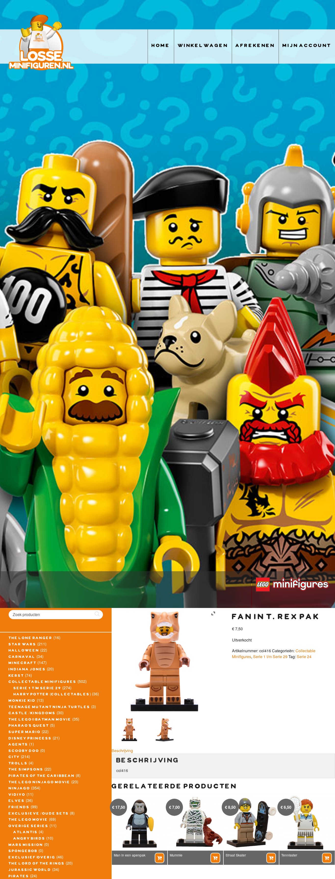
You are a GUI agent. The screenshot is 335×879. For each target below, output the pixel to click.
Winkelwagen (203, 46)
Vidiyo (17, 795)
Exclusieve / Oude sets (39, 814)
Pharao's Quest (29, 726)
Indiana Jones (27, 669)
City (14, 757)
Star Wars (22, 644)
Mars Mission (26, 845)
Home (161, 46)
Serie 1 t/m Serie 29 (37, 688)
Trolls (18, 763)
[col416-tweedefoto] (165, 729)
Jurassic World (30, 870)
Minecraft (23, 663)
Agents (18, 745)
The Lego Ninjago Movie (39, 782)
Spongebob (23, 851)
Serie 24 (304, 656)
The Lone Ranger (30, 638)
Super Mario (25, 732)
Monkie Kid (22, 701)
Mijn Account (307, 46)
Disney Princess (30, 738)
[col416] (130, 729)
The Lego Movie (28, 820)
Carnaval (22, 657)
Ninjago (19, 788)
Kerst (16, 676)
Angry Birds (29, 839)
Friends (19, 807)
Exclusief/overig (32, 857)
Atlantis (25, 832)
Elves (17, 801)
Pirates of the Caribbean (42, 776)
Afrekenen (255, 46)
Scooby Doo (24, 751)
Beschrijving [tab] (122, 750)
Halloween (24, 651)
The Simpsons (26, 770)
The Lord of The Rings (37, 864)
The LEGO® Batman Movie (40, 720)
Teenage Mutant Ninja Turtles (49, 707)
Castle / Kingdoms (32, 713)
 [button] (159, 857)
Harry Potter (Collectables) (52, 694)
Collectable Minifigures (43, 682)
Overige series (29, 826)
